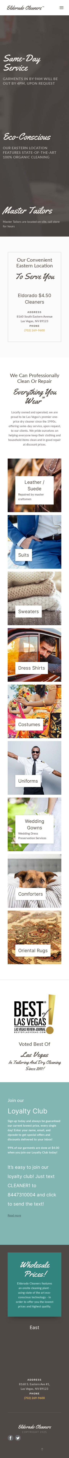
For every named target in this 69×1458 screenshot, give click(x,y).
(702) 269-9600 (34, 330)
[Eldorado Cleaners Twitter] (18, 1438)
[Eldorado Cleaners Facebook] (10, 1438)
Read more (14, 1215)
